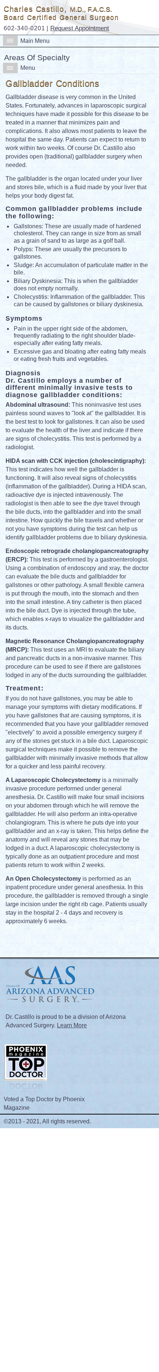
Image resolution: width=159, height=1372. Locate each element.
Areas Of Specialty (37, 57)
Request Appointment (79, 28)
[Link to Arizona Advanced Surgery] (49, 1007)
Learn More (72, 1025)
